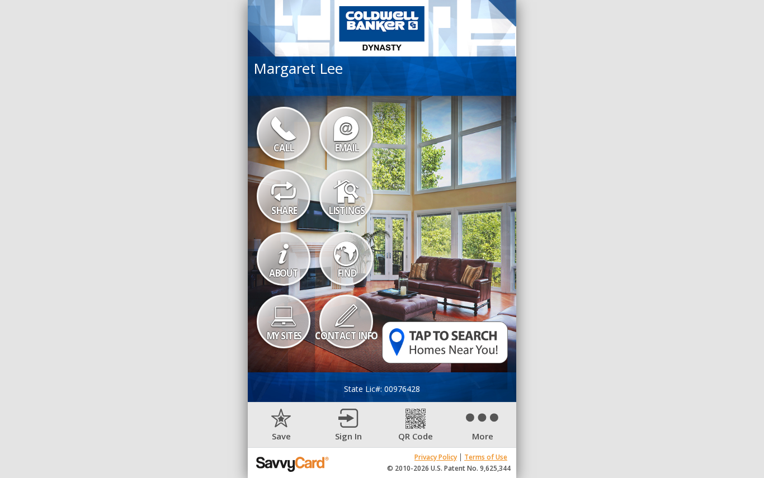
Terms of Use (485, 457)
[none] (281, 425)
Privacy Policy (435, 457)
